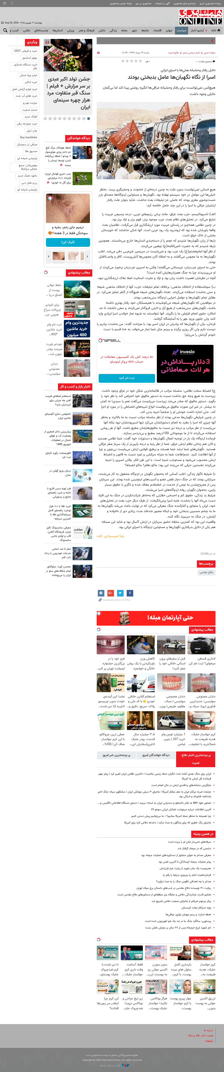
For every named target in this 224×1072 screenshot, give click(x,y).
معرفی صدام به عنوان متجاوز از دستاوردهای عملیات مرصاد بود (176, 855)
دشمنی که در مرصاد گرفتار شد (194, 848)
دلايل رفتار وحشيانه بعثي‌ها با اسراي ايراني (188, 70)
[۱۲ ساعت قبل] (82, 152)
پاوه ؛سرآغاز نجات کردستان (196, 908)
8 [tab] (55, 118)
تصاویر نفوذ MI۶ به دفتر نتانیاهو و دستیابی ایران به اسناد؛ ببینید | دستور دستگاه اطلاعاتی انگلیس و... (154, 803)
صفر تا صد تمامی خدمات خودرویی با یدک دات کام (57, 553)
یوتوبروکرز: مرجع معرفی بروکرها (28, 167)
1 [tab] (88, 118)
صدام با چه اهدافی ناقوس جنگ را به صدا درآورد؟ (183, 881)
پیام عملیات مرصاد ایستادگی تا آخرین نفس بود (185, 862)
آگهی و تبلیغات (162, 3)
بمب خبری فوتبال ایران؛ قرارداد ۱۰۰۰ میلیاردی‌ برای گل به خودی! (58, 178)
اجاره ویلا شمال (28, 75)
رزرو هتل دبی (29, 183)
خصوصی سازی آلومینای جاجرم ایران (58, 416)
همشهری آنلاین (199, 17)
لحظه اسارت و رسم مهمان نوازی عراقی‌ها (188, 914)
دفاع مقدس (206, 572)
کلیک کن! (68, 242)
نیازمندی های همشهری (185, 3)
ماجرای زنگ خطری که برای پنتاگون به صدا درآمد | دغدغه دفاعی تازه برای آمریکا (167, 823)
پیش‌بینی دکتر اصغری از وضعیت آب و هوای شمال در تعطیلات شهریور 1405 (57, 438)
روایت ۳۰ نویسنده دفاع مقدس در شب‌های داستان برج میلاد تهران (173, 888)
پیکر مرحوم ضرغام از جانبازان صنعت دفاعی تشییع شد (181, 901)
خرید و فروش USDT (25, 51)
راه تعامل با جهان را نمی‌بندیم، (193, 41)
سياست (181, 30)
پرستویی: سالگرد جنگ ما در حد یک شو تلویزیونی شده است (178, 921)
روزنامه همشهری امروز (210, 3)
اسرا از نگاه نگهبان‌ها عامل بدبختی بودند (171, 77)
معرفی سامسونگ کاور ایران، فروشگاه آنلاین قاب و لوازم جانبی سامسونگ (58, 534)
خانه (214, 30)
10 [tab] (45, 118)
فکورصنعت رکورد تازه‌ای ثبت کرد (58, 455)
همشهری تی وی (143, 3)
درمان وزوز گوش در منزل (60, 473)
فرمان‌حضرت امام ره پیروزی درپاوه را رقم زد (187, 875)
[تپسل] (100, 340)
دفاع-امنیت (173, 53)
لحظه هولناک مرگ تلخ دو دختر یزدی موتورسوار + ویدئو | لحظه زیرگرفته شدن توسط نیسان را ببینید (58, 156)
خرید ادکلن (31, 82)
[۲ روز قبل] (82, 571)
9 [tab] (50, 118)
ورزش (70, 30)
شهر (134, 30)
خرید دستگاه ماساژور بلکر (25, 67)
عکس (26, 30)
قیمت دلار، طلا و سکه (200, 1035)
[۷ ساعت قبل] (82, 400)
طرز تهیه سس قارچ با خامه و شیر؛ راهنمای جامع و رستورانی (59, 492)
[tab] (195, 759)
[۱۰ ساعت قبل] (82, 457)
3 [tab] (79, 118)
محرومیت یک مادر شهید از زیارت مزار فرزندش (185, 868)
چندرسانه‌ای (41, 30)
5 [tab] (69, 118)
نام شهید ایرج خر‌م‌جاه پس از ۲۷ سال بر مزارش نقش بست (178, 928)
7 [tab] (59, 118)
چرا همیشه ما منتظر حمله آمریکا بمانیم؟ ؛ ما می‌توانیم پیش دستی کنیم (171, 816)
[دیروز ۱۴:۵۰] (82, 511)
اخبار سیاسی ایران (191, 53)
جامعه (145, 30)
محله (124, 30)
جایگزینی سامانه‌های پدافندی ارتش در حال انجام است (181, 785)
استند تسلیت (29, 110)
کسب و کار (12, 30)
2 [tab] (83, 118)
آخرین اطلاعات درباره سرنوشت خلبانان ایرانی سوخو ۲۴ (181, 809)
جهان (169, 30)
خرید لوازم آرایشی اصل (24, 89)
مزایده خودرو (30, 103)
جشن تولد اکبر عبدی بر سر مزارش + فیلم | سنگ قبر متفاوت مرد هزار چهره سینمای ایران (68, 93)
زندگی (113, 30)
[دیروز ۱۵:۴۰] (82, 493)
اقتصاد (157, 30)
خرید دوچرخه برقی (27, 124)
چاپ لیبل (32, 131)
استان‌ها (58, 30)
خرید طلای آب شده (26, 96)
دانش (102, 30)
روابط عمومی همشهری (121, 3)
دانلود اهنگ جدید (27, 176)
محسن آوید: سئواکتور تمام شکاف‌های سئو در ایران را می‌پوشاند (58, 571)
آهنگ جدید (30, 117)
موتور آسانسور (29, 58)
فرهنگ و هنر (86, 30)
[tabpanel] (68, 77)
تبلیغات (209, 1041)
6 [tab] (64, 118)
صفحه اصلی (209, 53)
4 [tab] (74, 118)
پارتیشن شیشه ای (27, 158)
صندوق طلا (31, 151)
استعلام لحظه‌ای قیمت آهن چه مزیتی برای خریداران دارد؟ (58, 400)
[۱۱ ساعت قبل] (82, 178)
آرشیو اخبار (197, 30)
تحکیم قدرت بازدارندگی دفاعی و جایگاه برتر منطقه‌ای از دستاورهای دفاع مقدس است (164, 895)
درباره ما (208, 1030)
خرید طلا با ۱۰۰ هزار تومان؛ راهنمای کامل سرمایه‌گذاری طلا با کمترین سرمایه (59, 512)
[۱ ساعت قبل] (68, 55)
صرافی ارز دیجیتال (27, 144)
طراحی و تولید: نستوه (110, 1065)
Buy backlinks (28, 137)
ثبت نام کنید (127, 378)
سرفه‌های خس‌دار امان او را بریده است (189, 842)
